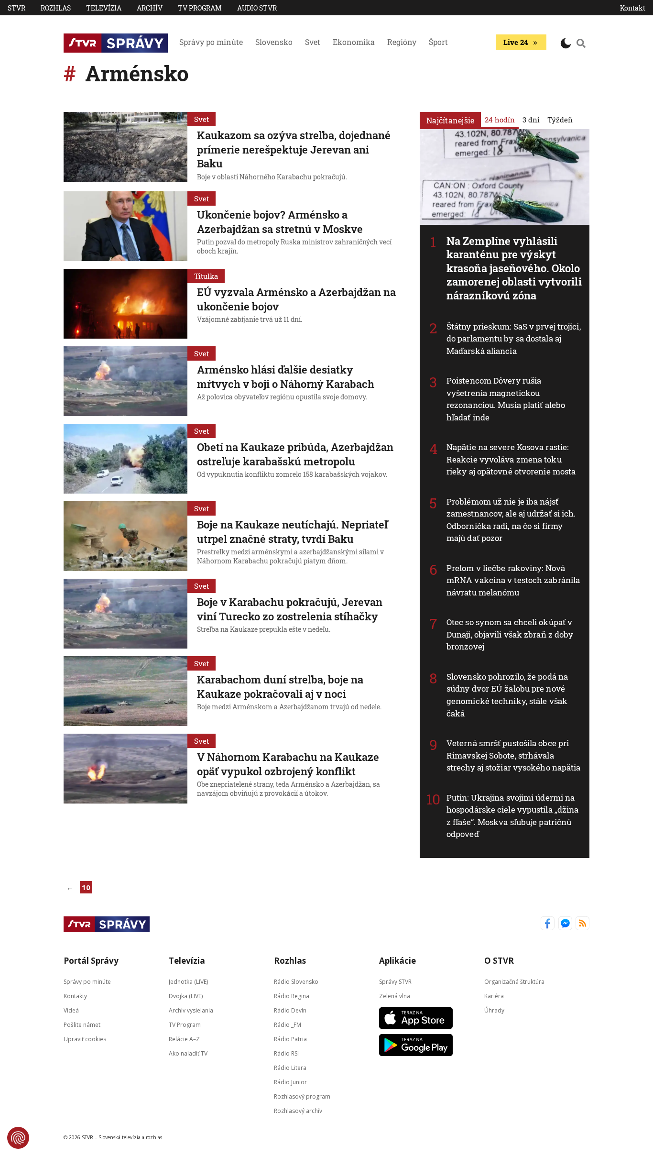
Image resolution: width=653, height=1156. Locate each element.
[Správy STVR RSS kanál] (582, 924)
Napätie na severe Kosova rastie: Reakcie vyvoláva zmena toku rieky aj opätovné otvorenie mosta (511, 459)
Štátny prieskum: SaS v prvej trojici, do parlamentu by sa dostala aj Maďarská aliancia (513, 338)
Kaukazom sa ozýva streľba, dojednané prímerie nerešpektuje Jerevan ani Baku (294, 149)
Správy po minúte (211, 42)
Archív (150, 7)
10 (86, 887)
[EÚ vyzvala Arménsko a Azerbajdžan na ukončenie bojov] (125, 304)
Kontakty (75, 995)
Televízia (103, 7)
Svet (312, 42)
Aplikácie (397, 960)
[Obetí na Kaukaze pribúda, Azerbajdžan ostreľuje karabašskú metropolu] (125, 459)
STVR (16, 7)
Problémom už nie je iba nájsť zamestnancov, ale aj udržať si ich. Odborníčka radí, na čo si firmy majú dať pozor (511, 520)
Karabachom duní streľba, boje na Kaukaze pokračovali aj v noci (280, 686)
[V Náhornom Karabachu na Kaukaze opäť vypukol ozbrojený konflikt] (125, 769)
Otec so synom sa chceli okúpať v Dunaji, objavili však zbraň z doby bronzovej (509, 634)
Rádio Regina (291, 995)
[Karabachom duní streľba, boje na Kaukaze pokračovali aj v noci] (125, 691)
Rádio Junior (290, 1082)
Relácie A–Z (184, 1039)
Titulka (206, 276)
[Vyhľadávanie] (581, 43)
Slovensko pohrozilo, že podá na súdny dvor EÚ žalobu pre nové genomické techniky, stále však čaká (507, 695)
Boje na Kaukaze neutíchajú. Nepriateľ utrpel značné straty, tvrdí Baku (292, 531)
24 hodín (500, 119)
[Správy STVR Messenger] (565, 924)
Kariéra (494, 995)
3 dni (531, 119)
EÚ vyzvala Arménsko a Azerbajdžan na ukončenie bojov (296, 299)
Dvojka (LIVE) (186, 995)
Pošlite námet (82, 1024)
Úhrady (494, 1010)
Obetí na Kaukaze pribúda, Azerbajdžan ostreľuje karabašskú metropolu (295, 454)
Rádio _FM (287, 1024)
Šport (438, 42)
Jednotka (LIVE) (188, 981)
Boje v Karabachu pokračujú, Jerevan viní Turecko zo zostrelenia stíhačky (289, 609)
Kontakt (632, 7)
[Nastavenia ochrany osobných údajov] (18, 1138)
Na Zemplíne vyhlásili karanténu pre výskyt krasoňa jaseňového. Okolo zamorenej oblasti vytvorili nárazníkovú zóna (514, 268)
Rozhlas (56, 7)
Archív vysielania (191, 1010)
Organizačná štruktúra (514, 981)
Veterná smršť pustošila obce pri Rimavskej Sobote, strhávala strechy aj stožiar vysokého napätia (513, 755)
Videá (71, 1010)
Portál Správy (91, 960)
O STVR (499, 960)
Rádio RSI (286, 1053)
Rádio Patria (290, 1039)
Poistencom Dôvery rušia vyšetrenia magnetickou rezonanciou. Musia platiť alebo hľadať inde (505, 399)
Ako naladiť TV (188, 1053)
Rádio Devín (290, 1010)
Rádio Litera (290, 1067)
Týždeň (560, 119)
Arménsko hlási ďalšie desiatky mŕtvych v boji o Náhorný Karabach (285, 377)
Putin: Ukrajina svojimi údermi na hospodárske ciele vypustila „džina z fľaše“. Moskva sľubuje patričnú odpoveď (512, 816)
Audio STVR (257, 7)
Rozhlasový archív (298, 1110)
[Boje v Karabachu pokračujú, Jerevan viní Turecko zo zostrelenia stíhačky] (125, 614)
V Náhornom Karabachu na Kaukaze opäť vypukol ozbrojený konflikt (288, 764)
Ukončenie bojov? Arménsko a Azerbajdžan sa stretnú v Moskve (280, 222)
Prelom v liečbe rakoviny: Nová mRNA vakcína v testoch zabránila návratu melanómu (513, 580)
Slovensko (274, 42)
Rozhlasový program (302, 1096)
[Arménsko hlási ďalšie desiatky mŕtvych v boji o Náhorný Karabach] (125, 381)
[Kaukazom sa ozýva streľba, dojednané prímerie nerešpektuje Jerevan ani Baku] (125, 148)
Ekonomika (354, 42)
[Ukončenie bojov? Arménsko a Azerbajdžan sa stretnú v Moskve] (125, 226)
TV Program (200, 7)
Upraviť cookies (85, 1039)
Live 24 (515, 42)
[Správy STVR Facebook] (548, 924)
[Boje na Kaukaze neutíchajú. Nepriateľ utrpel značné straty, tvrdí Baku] (125, 536)
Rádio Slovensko (296, 981)
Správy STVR (395, 981)
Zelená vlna (394, 995)
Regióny (401, 42)
